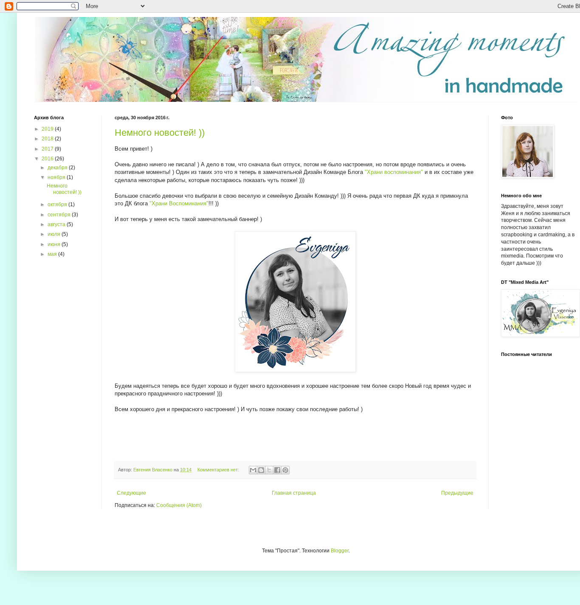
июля (55, 234)
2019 (48, 129)
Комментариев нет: (218, 469)
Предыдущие (457, 493)
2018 (48, 139)
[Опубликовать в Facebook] (277, 470)
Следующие (131, 493)
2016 (48, 159)
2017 (48, 149)
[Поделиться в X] (269, 470)
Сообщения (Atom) (179, 505)
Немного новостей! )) (160, 132)
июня (55, 244)
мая (53, 254)
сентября (60, 215)
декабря (58, 168)
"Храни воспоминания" (394, 172)
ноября (57, 177)
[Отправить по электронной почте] (253, 470)
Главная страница (294, 493)
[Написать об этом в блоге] (261, 470)
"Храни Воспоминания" (178, 203)
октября (58, 204)
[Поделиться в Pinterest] (285, 470)
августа (57, 224)
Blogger (340, 551)
